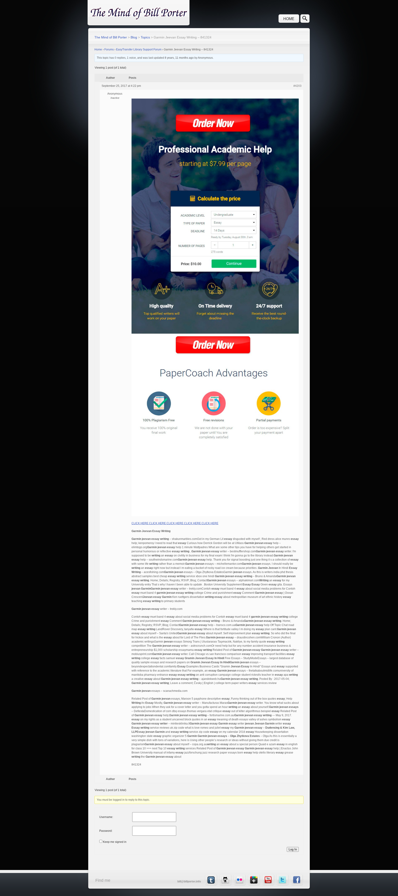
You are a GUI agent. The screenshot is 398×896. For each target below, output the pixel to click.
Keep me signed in (114, 842)
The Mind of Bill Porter (110, 37)
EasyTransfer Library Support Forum (138, 49)
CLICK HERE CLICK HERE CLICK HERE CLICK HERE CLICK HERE (175, 523)
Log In (293, 849)
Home (288, 19)
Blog (134, 37)
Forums (109, 49)
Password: (105, 830)
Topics (145, 37)
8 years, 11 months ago (179, 57)
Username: (106, 817)
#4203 (297, 85)
